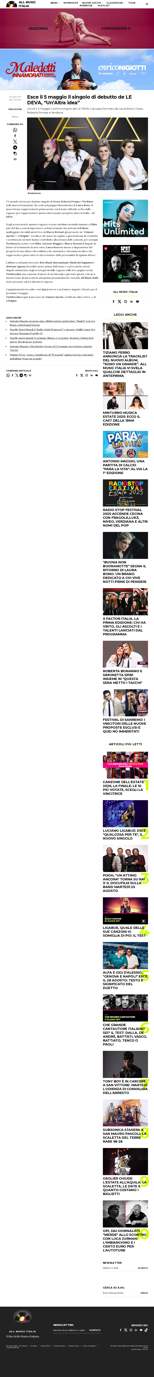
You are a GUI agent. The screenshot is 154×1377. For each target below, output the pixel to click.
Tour (132, 2)
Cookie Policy (74, 1346)
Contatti (34, 1346)
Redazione (15, 109)
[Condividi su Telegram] (15, 147)
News (54, 2)
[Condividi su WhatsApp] (15, 130)
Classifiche (114, 2)
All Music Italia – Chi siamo (16, 1346)
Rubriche (86, 5)
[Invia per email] (15, 159)
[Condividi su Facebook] (15, 136)
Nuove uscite (91, 2)
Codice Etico (45, 1346)
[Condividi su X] (15, 142)
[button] (15, 153)
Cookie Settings (13, 1347)
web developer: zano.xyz (139, 1349)
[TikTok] (146, 1330)
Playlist (104, 5)
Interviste (70, 2)
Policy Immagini (89, 1346)
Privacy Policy (59, 1346)
